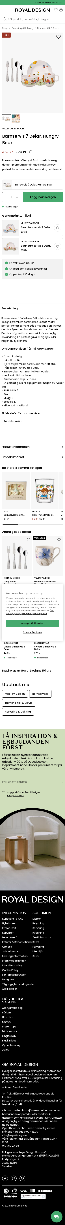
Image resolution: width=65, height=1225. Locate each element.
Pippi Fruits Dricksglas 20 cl (44, 515)
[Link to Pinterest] (22, 1178)
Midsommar (9, 1031)
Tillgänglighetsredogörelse (18, 984)
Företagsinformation (15, 956)
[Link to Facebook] (5, 1178)
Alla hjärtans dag (12, 1008)
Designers (8, 979)
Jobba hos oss (11, 951)
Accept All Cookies (32, 623)
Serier (35, 956)
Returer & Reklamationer (17, 942)
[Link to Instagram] (14, 1178)
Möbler (36, 918)
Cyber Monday (11, 1045)
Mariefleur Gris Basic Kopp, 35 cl (45, 583)
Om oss (7, 946)
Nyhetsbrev (9, 923)
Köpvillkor (7, 932)
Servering (38, 928)
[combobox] (32, 185)
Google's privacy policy (34, 613)
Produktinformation (15, 447)
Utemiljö (37, 951)
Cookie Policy (10, 970)
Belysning (38, 923)
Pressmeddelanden (14, 961)
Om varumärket (12, 457)
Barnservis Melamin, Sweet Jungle (16, 515)
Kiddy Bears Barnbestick (10, 583)
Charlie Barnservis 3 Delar (14, 648)
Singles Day (9, 1036)
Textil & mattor (41, 937)
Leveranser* (9, 937)
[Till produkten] (32, 228)
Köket (35, 942)
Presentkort (9, 928)
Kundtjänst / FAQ (12, 918)
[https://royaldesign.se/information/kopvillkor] (33, 1196)
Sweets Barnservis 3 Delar (45, 648)
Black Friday (9, 1040)
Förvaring (38, 946)
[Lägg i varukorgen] (57, 228)
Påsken (6, 1012)
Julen (5, 1050)
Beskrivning (9, 308)
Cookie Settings (32, 632)
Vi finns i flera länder (14, 1087)
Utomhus (8, 1017)
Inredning (38, 932)
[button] (56, 10)
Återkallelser (9, 989)
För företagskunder (14, 975)
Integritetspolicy (12, 965)
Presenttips (9, 1026)
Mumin (6, 1022)
